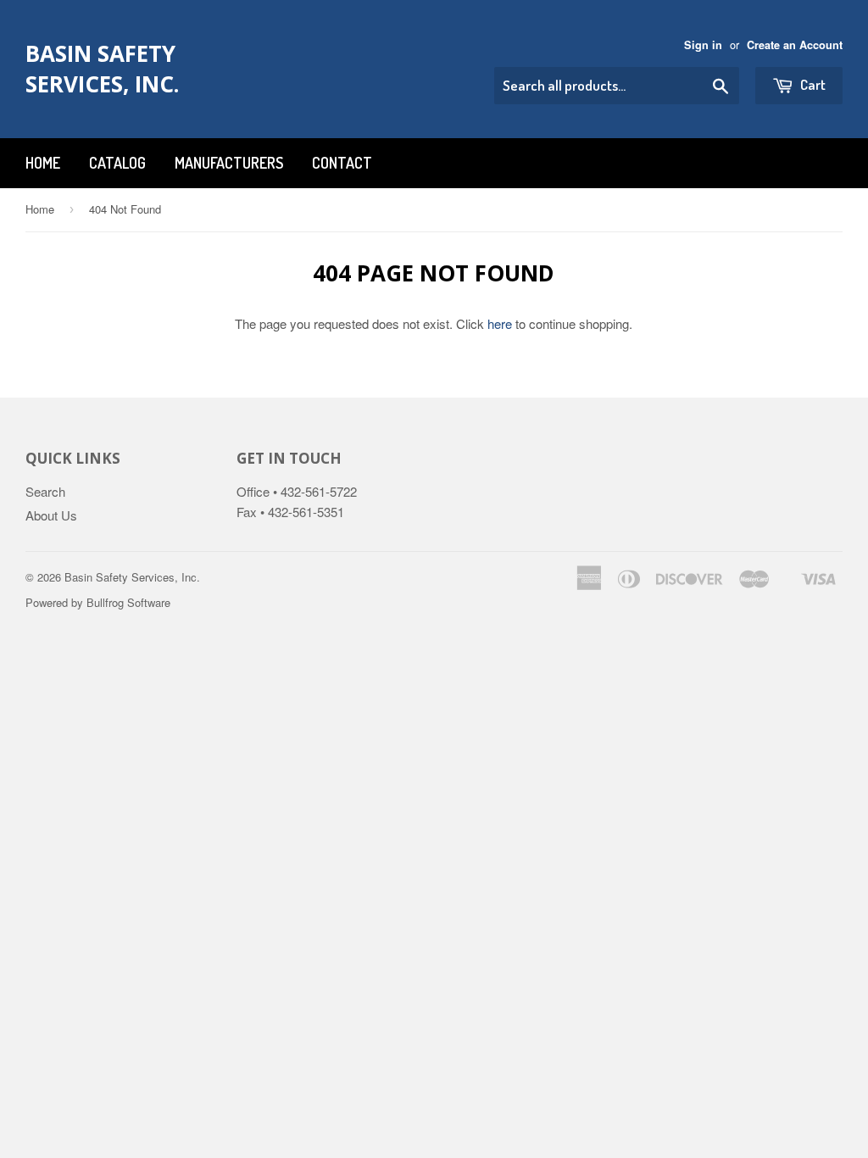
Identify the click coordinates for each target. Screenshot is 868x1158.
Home (42, 162)
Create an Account (795, 45)
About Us (51, 515)
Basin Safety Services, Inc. (102, 68)
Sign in (703, 45)
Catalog (117, 162)
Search (45, 491)
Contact (342, 162)
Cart (812, 84)
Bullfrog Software (128, 602)
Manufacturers (229, 162)
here (499, 323)
